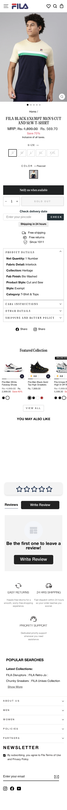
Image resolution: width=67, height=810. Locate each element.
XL (41, 152)
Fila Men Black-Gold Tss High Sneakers (38, 383)
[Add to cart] (22, 376)
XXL (52, 152)
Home (32, 112)
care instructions (22, 304)
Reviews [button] (11, 505)
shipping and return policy (30, 318)
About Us (11, 701)
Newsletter (21, 748)
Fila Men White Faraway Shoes (9, 383)
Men (6, 710)
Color (33, 166)
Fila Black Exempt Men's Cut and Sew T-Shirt (13, 452)
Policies (10, 729)
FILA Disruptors (16, 675)
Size (33, 145)
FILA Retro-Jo (38, 675)
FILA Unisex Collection (45, 681)
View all (33, 408)
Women (9, 720)
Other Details (18, 311)
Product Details (20, 252)
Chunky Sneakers (17, 681)
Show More (15, 687)
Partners (11, 738)
